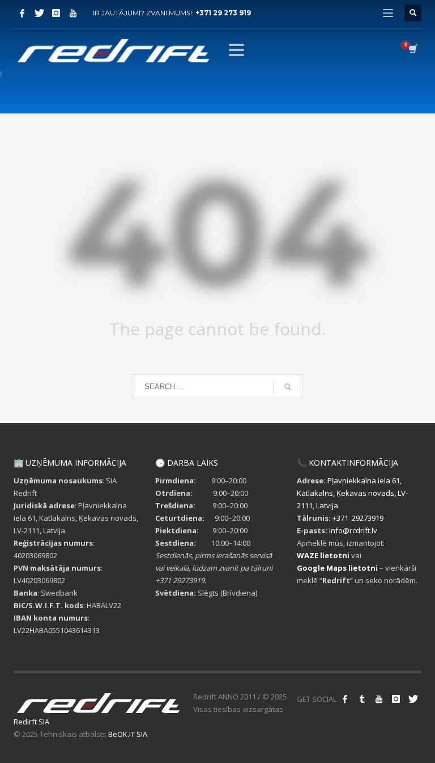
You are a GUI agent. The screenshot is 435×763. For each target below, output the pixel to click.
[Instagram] (56, 13)
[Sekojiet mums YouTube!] (378, 698)
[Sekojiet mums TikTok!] (361, 698)
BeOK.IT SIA (127, 734)
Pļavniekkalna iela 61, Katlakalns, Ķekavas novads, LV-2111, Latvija (352, 493)
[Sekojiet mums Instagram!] (395, 698)
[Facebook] (22, 13)
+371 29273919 (357, 518)
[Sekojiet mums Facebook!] (344, 698)
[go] (287, 387)
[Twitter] (39, 13)
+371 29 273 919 (223, 13)
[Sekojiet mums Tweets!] (412, 698)
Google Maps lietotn (336, 568)
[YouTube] (73, 13)
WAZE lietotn (322, 555)
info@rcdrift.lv (353, 530)
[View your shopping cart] (412, 50)
